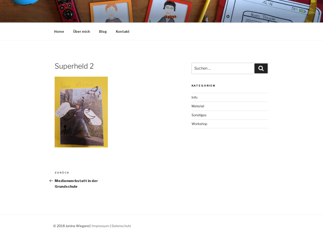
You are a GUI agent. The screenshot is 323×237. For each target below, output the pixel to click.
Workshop (199, 124)
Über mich (81, 31)
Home (59, 31)
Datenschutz (121, 226)
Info (194, 97)
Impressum (100, 226)
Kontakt (123, 31)
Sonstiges (199, 115)
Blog (103, 31)
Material (198, 106)
